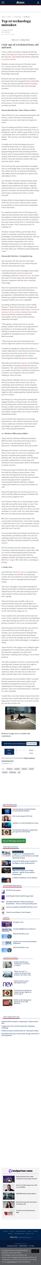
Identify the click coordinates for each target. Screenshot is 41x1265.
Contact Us (6, 1231)
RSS (32, 1233)
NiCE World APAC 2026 (21, 934)
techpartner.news (12, 1246)
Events (6, 917)
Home (3, 17)
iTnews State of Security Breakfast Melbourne (25, 943)
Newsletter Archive (19, 1233)
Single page (25, 40)
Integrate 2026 (18, 922)
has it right (10, 560)
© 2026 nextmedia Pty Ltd (24, 1237)
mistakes (17, 769)
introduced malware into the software (20, 310)
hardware (9, 769)
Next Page (9, 751)
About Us (12, 1231)
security (31, 769)
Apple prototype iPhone (19, 54)
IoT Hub (31, 1246)
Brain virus (20, 572)
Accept (35, 1251)
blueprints (24, 363)
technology (13, 772)
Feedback (35, 1231)
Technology (17, 17)
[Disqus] (20, 1064)
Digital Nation (23, 1246)
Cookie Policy (11, 1262)
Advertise (10, 1233)
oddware (24, 769)
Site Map (28, 1233)
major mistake (10, 59)
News (9, 17)
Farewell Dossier (24, 275)
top (19, 772)
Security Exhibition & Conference (24, 929)
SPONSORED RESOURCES (12, 885)
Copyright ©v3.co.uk (7, 763)
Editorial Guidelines (21, 1231)
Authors (29, 1231)
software (4, 772)
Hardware (27, 17)
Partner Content (10, 847)
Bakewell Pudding (30, 83)
